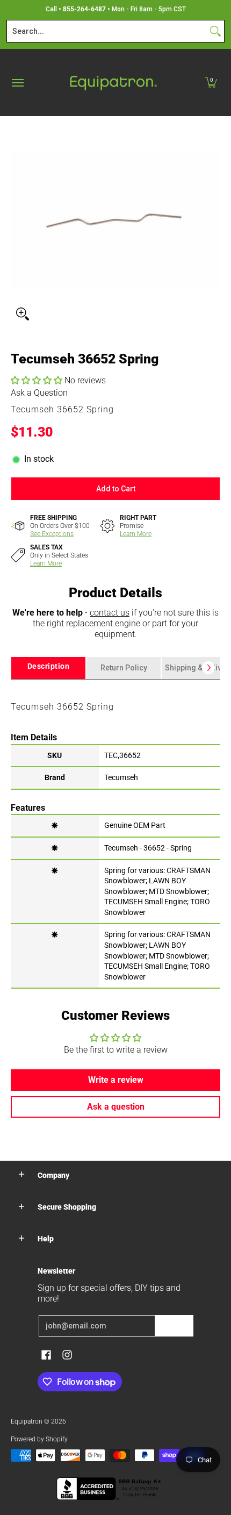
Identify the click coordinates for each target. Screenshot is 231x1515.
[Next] (208, 668)
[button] (211, 82)
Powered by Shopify (39, 1439)
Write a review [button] (115, 1080)
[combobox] (107, 31)
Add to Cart (115, 488)
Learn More (135, 534)
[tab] (48, 668)
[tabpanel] (115, 834)
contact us (109, 613)
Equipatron (26, 1421)
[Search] (215, 31)
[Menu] (17, 82)
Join (174, 1325)
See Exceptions (52, 534)
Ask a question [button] (116, 1107)
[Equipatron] (112, 82)
